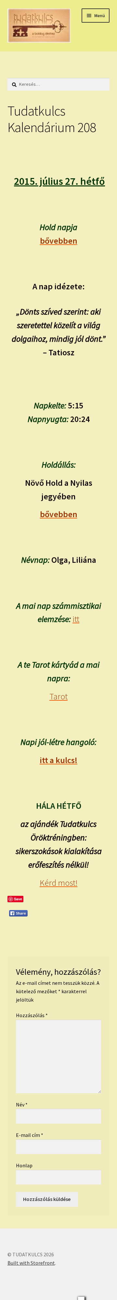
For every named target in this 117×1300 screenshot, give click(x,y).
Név (22, 1104)
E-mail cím (29, 1135)
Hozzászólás (32, 1015)
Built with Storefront (31, 1263)
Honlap (24, 1165)
